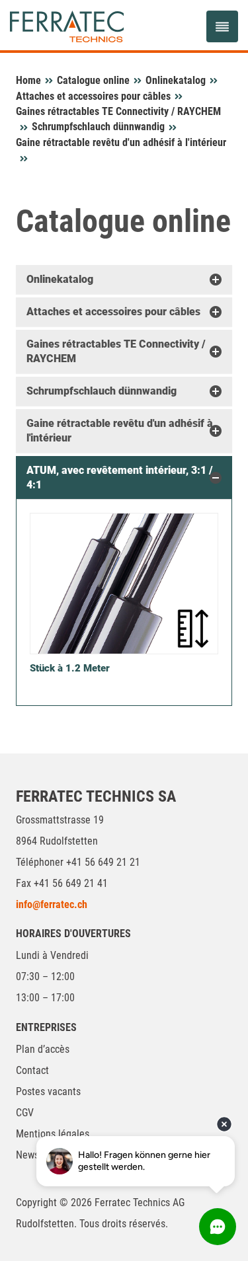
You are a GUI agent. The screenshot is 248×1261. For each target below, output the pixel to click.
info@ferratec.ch (51, 904)
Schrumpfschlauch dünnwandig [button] (101, 391)
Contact (32, 1070)
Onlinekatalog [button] (59, 279)
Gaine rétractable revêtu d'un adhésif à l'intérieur (121, 142)
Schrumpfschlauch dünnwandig (98, 126)
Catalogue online (93, 80)
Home (28, 80)
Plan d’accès (42, 1049)
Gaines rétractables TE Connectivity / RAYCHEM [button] (116, 351)
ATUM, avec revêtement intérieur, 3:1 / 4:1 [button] (119, 477)
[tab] (124, 279)
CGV (25, 1112)
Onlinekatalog (175, 80)
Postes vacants (48, 1091)
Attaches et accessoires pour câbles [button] (113, 311)
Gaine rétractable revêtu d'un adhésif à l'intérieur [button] (119, 430)
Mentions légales (52, 1133)
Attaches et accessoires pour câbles (93, 96)
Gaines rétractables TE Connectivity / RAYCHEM (118, 111)
